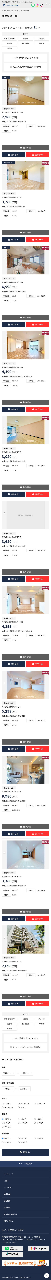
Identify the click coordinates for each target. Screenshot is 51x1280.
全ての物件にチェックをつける (26, 58)
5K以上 (23, 1107)
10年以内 (24, 1123)
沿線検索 (7, 1194)
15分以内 (7, 1142)
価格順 (25, 39)
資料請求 (14, 154)
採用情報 (7, 1207)
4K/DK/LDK (8, 1107)
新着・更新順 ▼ (9, 39)
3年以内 (39, 1119)
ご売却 (6, 1181)
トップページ (8, 1174)
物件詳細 (27, 147)
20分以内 (24, 1142)
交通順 (9, 43)
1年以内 (23, 1119)
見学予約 (39, 154)
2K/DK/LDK (25, 1103)
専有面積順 (25, 43)
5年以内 (7, 1123)
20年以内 (7, 1127)
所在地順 (41, 39)
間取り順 (41, 43)
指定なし (7, 1119)
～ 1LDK (7, 1103)
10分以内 (40, 1138)
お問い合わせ (8, 1221)
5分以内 (23, 1138)
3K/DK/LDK (41, 1103)
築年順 (9, 48)
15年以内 (40, 1123)
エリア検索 (8, 1187)
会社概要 (7, 1201)
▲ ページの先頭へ (25, 1164)
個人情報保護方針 (10, 1214)
